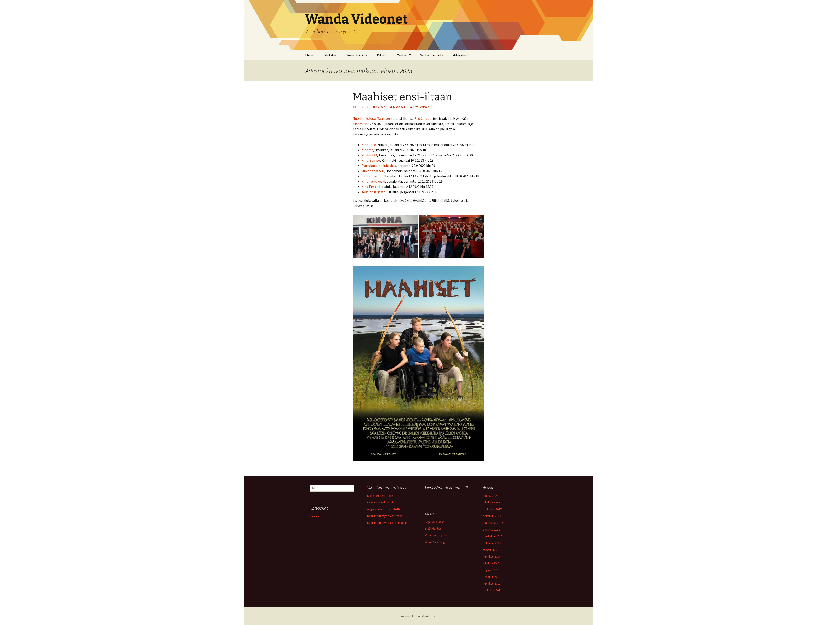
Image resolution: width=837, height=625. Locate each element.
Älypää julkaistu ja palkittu (384, 509)
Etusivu (310, 55)
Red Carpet (422, 118)
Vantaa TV (404, 55)
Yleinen (380, 107)
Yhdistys (330, 55)
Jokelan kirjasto (373, 192)
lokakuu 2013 (491, 563)
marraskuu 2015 (493, 523)
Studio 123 (369, 155)
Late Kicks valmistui (380, 502)
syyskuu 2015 (491, 529)
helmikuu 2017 (492, 516)
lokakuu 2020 (491, 502)
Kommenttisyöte (436, 535)
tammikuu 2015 (492, 550)
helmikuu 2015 (492, 543)
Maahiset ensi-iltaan (402, 97)
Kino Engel (369, 186)
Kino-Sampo (370, 160)
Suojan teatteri (372, 171)
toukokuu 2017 (492, 509)
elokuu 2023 (490, 496)
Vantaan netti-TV (431, 55)
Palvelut (382, 55)
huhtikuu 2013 (491, 584)
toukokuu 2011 (492, 590)
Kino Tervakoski (373, 181)
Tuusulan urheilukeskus (378, 165)
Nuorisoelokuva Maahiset (371, 118)
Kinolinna (368, 144)
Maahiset (399, 107)
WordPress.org (435, 542)
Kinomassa (361, 124)
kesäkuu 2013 (491, 577)
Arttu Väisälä (421, 107)
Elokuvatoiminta (356, 55)
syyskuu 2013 (491, 570)
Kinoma (367, 150)
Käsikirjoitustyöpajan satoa (385, 516)
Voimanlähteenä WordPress (419, 616)
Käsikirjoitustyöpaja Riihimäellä (387, 523)
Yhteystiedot (462, 55)
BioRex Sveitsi (371, 176)
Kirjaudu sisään (434, 522)
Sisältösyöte (433, 529)
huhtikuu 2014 (491, 556)
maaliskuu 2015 (492, 536)
